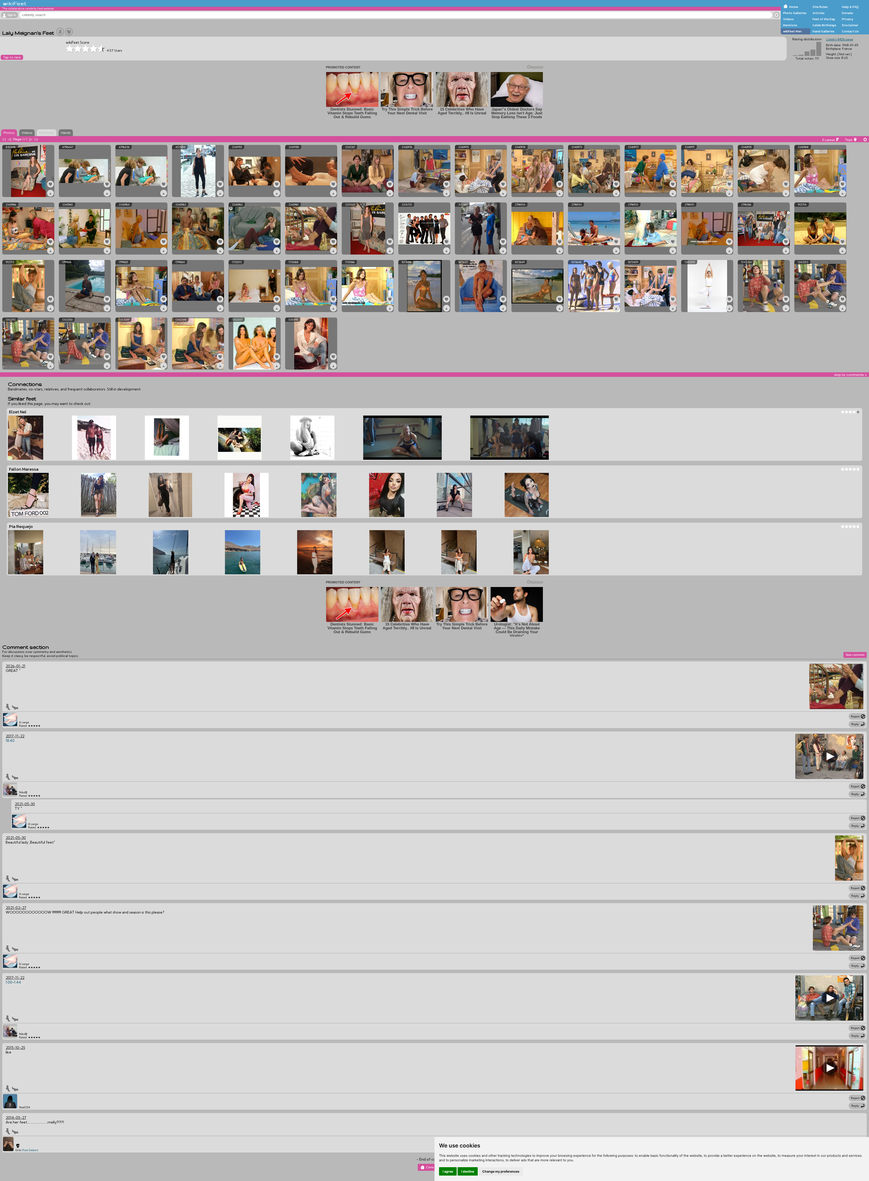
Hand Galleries (823, 31)
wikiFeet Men (792, 31)
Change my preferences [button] (500, 1171)
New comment (855, 655)
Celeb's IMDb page (839, 39)
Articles (818, 12)
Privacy (847, 19)
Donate (847, 12)
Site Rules (820, 6)
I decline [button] (467, 1171)
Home (793, 6)
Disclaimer (850, 25)
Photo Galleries (794, 12)
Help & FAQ (850, 6)
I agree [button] (448, 1171)
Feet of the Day (823, 19)
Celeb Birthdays (824, 25)
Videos (788, 19)
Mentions (790, 25)
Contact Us (850, 31)
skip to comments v (850, 374)
